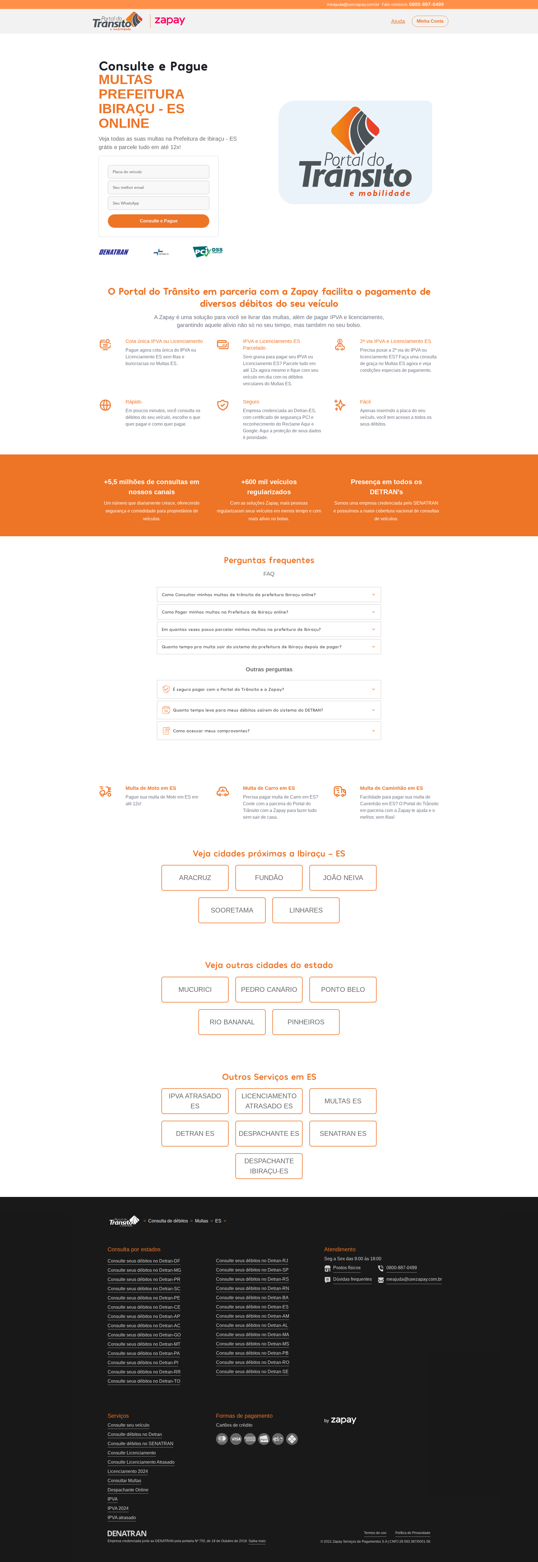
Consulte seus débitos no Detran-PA (144, 1353)
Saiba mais (257, 1541)
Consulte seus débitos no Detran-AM (252, 1316)
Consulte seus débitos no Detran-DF (144, 1261)
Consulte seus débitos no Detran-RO (252, 1362)
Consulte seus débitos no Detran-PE (144, 1298)
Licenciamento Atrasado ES (269, 1101)
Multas (201, 1221)
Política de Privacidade (412, 1533)
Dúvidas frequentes (352, 1279)
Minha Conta (430, 21)
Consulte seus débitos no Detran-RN (252, 1288)
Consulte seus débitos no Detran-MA (252, 1334)
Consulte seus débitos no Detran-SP (252, 1270)
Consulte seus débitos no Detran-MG (144, 1270)
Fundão (269, 877)
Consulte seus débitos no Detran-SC (144, 1288)
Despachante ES (269, 1133)
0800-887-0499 (401, 1267)
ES (218, 1221)
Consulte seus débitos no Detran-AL (252, 1325)
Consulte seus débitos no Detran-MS (252, 1343)
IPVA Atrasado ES (195, 1101)
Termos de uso (375, 1533)
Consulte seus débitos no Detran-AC (144, 1325)
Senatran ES (343, 1133)
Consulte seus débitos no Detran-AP (144, 1316)
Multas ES (342, 1101)
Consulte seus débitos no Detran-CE (144, 1307)
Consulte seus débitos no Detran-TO (144, 1381)
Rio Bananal (232, 1022)
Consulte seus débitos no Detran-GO (144, 1335)
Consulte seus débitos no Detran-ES (252, 1307)
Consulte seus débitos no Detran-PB (252, 1353)
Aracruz (195, 877)
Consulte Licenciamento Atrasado (141, 1462)
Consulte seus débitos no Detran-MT (144, 1344)
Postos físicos (347, 1267)
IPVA (113, 1499)
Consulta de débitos (168, 1221)
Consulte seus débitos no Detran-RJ (252, 1260)
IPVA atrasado (122, 1517)
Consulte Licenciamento (132, 1452)
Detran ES (195, 1133)
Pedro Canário (269, 989)
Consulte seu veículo (128, 1425)
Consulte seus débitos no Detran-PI (143, 1362)
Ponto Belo (343, 989)
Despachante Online (128, 1489)
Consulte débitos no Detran (135, 1434)
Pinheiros (305, 1022)
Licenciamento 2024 (128, 1471)
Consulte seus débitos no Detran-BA (252, 1297)
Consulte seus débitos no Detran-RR (144, 1372)
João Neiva (343, 877)
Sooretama (232, 910)
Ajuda (398, 21)
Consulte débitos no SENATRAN (140, 1443)
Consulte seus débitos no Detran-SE (252, 1371)
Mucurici (195, 989)
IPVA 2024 (118, 1508)
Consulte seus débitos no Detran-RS (252, 1279)
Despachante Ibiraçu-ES (269, 1166)
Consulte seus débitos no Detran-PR (144, 1279)
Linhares (306, 910)
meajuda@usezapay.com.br (414, 1279)
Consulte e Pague (159, 221)
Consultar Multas (124, 1480)
